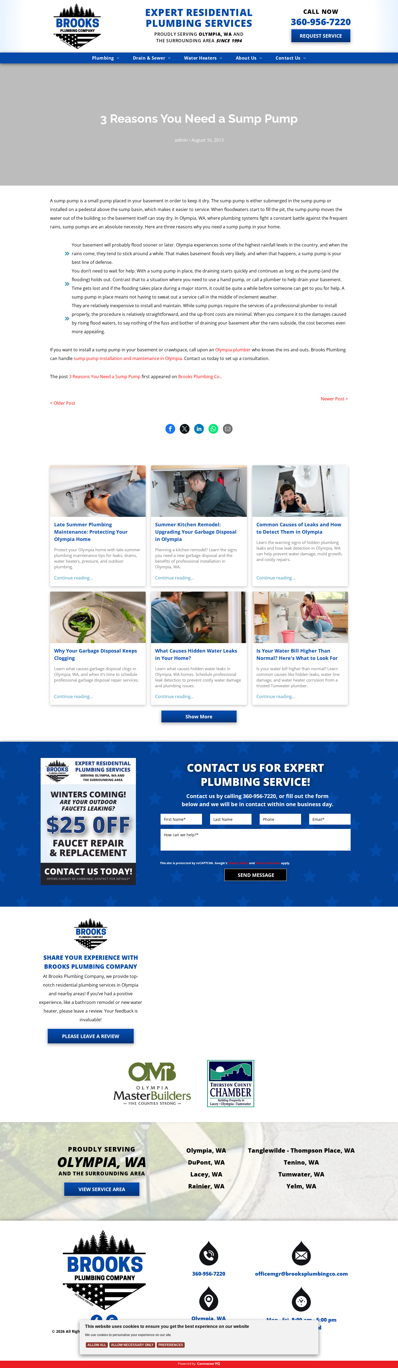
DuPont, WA (206, 1162)
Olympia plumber (233, 350)
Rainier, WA (206, 1186)
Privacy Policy (238, 863)
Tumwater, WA (301, 1174)
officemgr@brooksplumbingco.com (301, 1273)
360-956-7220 (208, 1273)
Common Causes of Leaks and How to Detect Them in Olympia (298, 528)
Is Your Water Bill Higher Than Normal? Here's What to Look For (297, 654)
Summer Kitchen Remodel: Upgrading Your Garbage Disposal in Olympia (196, 531)
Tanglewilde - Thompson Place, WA (301, 1150)
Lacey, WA (206, 1174)
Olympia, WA (206, 1150)
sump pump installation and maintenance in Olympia (128, 358)
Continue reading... (73, 578)
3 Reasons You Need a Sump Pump (105, 377)
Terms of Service (268, 863)
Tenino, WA (301, 1162)
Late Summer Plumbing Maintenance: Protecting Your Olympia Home (91, 531)
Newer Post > (334, 399)
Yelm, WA (301, 1186)
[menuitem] (105, 58)
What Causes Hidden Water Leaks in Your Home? (196, 654)
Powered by (186, 1363)
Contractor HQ (208, 1363)
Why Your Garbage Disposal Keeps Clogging (95, 654)
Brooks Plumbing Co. (199, 377)
